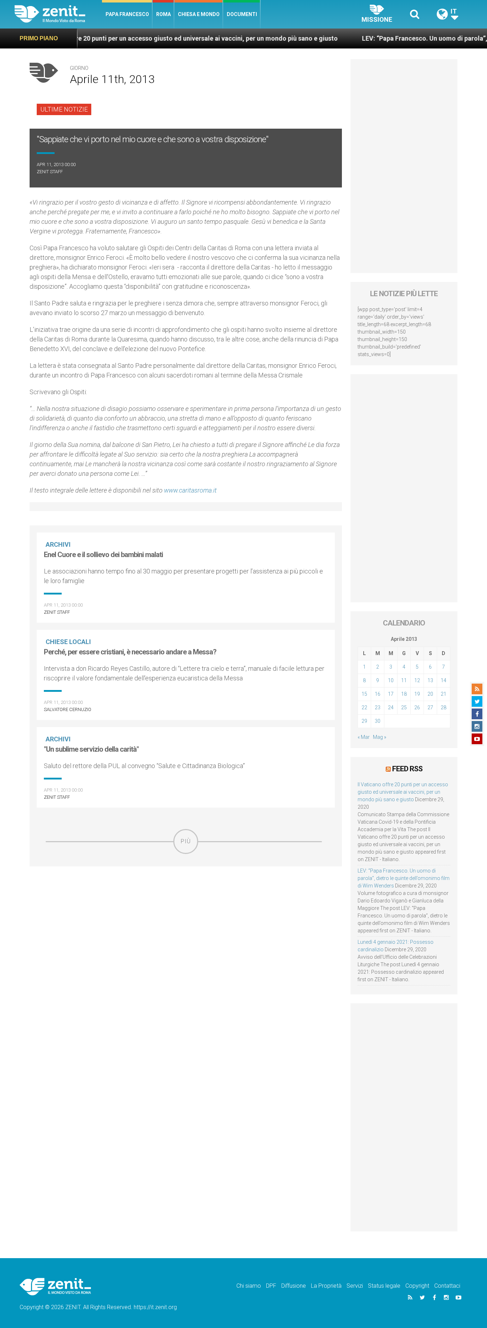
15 (364, 694)
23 (377, 707)
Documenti (242, 14)
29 (364, 721)
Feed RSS (407, 769)
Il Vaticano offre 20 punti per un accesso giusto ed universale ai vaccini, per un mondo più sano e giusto (154, 38)
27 (430, 707)
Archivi (58, 544)
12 (417, 680)
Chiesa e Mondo (199, 14)
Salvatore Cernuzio (67, 709)
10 (391, 680)
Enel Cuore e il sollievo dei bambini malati (103, 554)
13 (430, 680)
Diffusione (293, 1285)
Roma (163, 14)
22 (364, 707)
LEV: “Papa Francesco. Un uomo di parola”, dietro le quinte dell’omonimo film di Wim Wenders (404, 878)
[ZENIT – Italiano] (58, 14)
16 (377, 694)
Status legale (384, 1285)
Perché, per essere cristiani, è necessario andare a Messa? (130, 652)
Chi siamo (248, 1285)
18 (404, 694)
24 (391, 707)
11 (404, 680)
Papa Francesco (127, 14)
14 (443, 680)
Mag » (379, 737)
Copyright (417, 1285)
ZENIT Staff (50, 171)
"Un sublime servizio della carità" (91, 749)
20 (430, 694)
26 (417, 707)
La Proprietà (326, 1285)
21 (443, 694)
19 (417, 694)
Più (186, 841)
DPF (271, 1285)
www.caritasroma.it (190, 490)
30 (377, 721)
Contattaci (447, 1285)
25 (404, 707)
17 (391, 694)
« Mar (364, 737)
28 (443, 707)
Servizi (355, 1285)
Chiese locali (68, 641)
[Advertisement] (186, 904)
